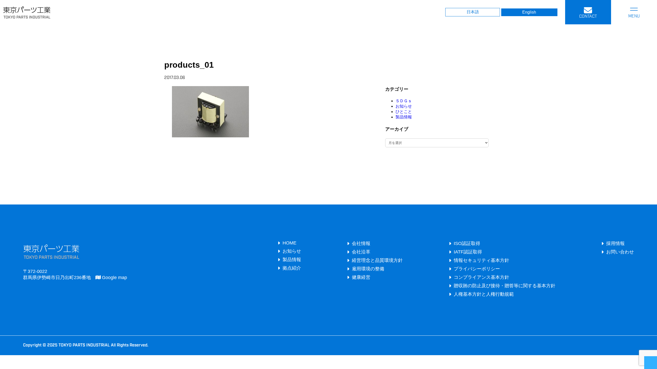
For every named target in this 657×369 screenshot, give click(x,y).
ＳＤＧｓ (403, 101)
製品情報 (403, 117)
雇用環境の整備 (368, 268)
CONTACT (588, 17)
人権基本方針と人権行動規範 (484, 294)
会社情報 (361, 243)
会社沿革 (361, 251)
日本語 (473, 12)
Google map (114, 277)
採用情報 (615, 243)
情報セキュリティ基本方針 (481, 260)
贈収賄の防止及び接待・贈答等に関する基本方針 (504, 285)
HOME (289, 242)
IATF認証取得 (468, 251)
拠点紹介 (292, 268)
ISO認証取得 (467, 243)
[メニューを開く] (634, 12)
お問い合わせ (620, 251)
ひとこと (403, 111)
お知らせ (403, 106)
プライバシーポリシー (477, 268)
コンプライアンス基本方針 (481, 277)
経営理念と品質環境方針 (377, 260)
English (529, 12)
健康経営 (361, 277)
